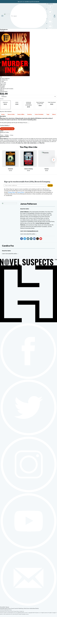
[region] (28, 160)
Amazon (3, 114)
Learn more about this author (27, 234)
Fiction (1, 135)
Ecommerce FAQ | (4, 611)
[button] (28, 77)
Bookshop (29, 114)
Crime (11, 135)
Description (3, 116)
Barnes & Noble (11, 114)
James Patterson (6, 78)
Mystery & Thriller (4, 132)
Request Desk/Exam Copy (7, 128)
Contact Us (22, 611)
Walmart (54, 114)
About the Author (4, 136)
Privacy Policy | (16, 611)
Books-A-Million (21, 114)
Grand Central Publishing (17, 608)
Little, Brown (26, 608)
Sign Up (50, 185)
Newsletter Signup (4, 607)
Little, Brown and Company (6, 88)
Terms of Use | (10, 611)
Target (48, 114)
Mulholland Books (34, 608)
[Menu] (2, 15)
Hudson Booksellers (39, 114)
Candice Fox (8, 245)
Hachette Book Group (5, 608)
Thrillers (7, 135)
